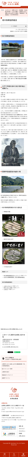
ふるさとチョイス (8, 286)
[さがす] (14, 455)
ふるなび (6, 289)
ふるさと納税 (15, 11)
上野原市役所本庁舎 (7, 339)
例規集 (20, 433)
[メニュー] (4, 455)
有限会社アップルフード (7, 375)
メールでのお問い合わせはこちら (10, 346)
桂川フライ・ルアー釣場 (7, 368)
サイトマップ (21, 428)
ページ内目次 (14, 26)
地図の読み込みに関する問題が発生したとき (11, 329)
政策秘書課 (16, 339)
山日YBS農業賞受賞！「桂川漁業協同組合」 (14, 277)
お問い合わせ (22, 435)
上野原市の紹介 (5, 371)
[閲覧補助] (23, 455)
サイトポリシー (22, 430)
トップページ (7, 10)
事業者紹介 (22, 13)
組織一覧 (21, 426)
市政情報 (21, 10)
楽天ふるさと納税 (8, 287)
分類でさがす (15, 10)
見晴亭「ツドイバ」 (6, 378)
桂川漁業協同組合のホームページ (12, 275)
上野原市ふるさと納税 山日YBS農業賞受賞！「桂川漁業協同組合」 (13, 365)
